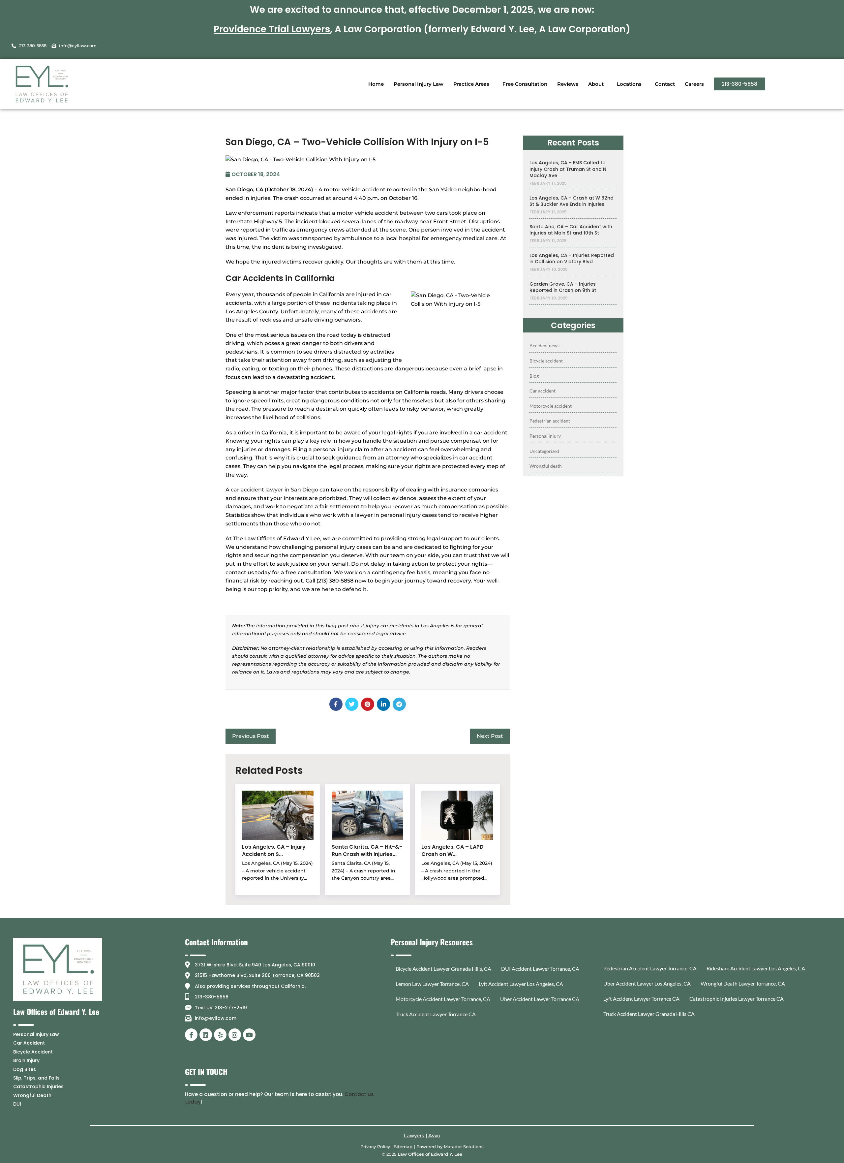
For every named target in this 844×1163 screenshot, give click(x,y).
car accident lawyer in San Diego (274, 490)
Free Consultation (524, 84)
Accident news (544, 345)
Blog (534, 376)
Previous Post (250, 736)
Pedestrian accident (549, 421)
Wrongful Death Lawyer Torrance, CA (743, 983)
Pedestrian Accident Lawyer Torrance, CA (650, 968)
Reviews (567, 84)
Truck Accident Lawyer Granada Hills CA (649, 1014)
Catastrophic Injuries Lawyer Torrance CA (736, 998)
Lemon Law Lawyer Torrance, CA (432, 984)
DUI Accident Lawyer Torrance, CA (540, 968)
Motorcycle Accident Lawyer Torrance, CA (443, 999)
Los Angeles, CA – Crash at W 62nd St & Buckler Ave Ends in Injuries (571, 201)
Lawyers (414, 1135)
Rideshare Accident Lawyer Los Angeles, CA (756, 968)
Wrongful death (545, 466)
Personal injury (545, 436)
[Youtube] (249, 1034)
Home (376, 84)
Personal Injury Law (418, 84)
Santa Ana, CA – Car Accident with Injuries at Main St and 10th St (570, 230)
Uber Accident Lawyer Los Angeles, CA (647, 983)
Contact (665, 84)
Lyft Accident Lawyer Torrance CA (641, 998)
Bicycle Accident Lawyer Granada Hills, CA (443, 968)
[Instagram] (234, 1034)
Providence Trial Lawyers (272, 29)
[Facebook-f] (191, 1034)
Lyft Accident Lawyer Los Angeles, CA (521, 984)
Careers (694, 84)
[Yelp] (220, 1034)
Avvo (434, 1135)
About (596, 84)
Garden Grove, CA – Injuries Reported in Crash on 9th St (562, 287)
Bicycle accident (546, 360)
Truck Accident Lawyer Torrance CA (436, 1014)
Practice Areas (471, 84)
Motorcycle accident (550, 406)
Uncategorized (544, 451)
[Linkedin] (205, 1034)
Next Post (490, 736)
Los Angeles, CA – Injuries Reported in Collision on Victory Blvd (571, 258)
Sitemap (403, 1146)
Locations (629, 84)
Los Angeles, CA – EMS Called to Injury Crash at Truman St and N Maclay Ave (567, 169)
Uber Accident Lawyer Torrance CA (539, 999)
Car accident (542, 390)
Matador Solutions (464, 1146)
